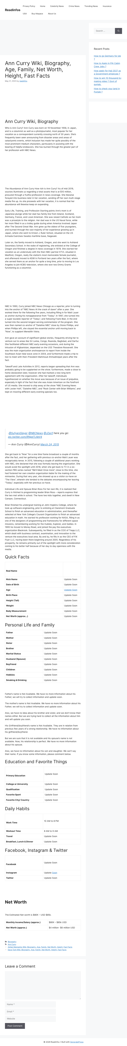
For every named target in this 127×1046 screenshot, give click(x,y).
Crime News (74, 6)
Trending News (91, 6)
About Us (52, 13)
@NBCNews (35, 433)
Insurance (107, 6)
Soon (54, 872)
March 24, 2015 (49, 444)
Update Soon (70, 590)
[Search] (118, 31)
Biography (12, 942)
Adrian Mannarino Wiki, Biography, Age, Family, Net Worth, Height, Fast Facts (40, 947)
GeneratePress (76, 1042)
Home (42, 6)
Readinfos (12, 10)
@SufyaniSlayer (18, 433)
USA (25, 13)
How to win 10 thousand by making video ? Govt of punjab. (107, 81)
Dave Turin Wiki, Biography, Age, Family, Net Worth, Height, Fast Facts (37, 950)
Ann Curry (12, 944)
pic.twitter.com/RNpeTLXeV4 (25, 436)
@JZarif (48, 433)
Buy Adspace (37, 13)
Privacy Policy (29, 6)
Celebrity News (57, 6)
